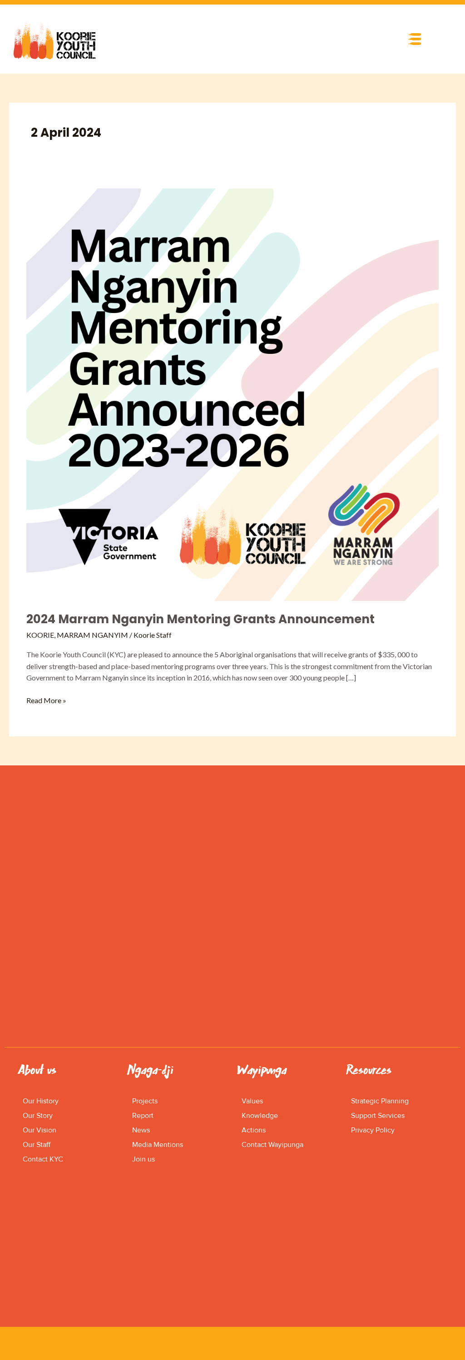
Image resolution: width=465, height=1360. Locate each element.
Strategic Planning (380, 1101)
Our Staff (36, 1144)
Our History (41, 1101)
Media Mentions (157, 1144)
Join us (143, 1159)
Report (142, 1115)
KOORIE (40, 634)
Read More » (46, 700)
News (141, 1130)
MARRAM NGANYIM (92, 634)
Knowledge (260, 1115)
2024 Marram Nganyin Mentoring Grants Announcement (200, 619)
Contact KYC (43, 1159)
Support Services (378, 1115)
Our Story (38, 1115)
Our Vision (39, 1130)
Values (252, 1101)
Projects (145, 1101)
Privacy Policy (373, 1130)
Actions (254, 1130)
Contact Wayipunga (272, 1144)
